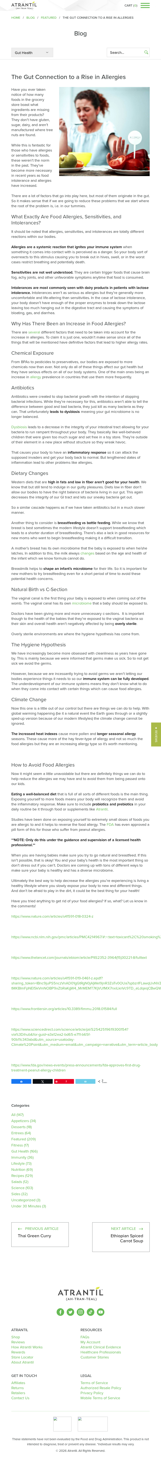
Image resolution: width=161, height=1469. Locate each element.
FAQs (84, 1337)
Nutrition (18, 1169)
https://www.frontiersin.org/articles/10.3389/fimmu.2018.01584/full (64, 1009)
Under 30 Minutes (26, 1206)
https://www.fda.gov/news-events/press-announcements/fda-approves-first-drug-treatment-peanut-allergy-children (76, 1067)
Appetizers (20, 1121)
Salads (16, 1181)
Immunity (18, 1157)
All (13, 1114)
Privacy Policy (91, 1393)
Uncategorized (23, 1200)
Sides (15, 1194)
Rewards (18, 1352)
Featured (18, 1139)
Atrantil (102, 809)
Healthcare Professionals (100, 1352)
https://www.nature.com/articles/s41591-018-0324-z (52, 916)
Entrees (17, 1133)
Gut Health (20, 1151)
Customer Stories (94, 1357)
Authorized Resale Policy (100, 1388)
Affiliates (18, 1383)
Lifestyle (18, 1163)
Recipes (17, 1175)
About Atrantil (22, 1362)
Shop (15, 1337)
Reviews (18, 1342)
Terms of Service (94, 1383)
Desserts (18, 1127)
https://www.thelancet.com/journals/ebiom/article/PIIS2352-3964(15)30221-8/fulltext (79, 957)
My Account (90, 1342)
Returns (17, 1388)
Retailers (18, 1393)
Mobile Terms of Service (100, 1398)
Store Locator (22, 1357)
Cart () (131, 5)
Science (18, 1188)
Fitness (17, 1145)
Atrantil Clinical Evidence (100, 1347)
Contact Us (20, 1398)
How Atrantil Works (27, 1347)
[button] (156, 735)
